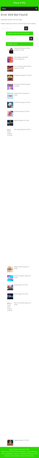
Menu (4, 9)
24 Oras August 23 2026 (21, 111)
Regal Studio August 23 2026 (21, 267)
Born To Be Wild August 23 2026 (22, 303)
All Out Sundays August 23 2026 (22, 276)
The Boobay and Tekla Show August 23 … (21, 58)
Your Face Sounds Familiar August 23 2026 (22, 67)
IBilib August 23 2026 (21, 294)
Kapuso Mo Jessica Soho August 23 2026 (22, 49)
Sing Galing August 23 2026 (23, 75)
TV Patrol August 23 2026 (22, 102)
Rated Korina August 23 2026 (21, 94)
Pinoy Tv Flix (19, 2)
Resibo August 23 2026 (21, 120)
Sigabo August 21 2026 (21, 440)
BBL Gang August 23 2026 (22, 129)
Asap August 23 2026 (21, 285)
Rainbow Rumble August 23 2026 (22, 85)
